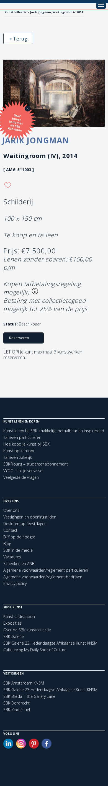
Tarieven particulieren (22, 437)
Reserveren (19, 337)
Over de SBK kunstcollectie (27, 629)
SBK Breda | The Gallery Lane (29, 696)
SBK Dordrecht (16, 703)
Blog (7, 543)
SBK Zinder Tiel (16, 709)
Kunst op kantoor (19, 450)
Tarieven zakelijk (17, 457)
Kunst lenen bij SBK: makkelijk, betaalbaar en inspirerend (53, 430)
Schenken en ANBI (19, 563)
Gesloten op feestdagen (25, 523)
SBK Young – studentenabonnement (35, 464)
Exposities (12, 623)
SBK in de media (18, 550)
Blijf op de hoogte (19, 537)
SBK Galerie (13, 636)
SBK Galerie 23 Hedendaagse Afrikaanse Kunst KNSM (50, 643)
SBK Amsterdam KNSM (23, 683)
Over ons (11, 510)
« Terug (18, 38)
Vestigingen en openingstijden (29, 517)
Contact (10, 530)
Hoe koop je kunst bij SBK (26, 444)
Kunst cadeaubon (19, 616)
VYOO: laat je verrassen (24, 470)
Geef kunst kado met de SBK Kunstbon (15, 123)
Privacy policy (15, 583)
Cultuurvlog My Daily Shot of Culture (34, 649)
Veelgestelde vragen (21, 477)
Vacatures (12, 556)
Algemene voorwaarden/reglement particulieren (45, 570)
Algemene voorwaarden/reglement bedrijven (42, 576)
